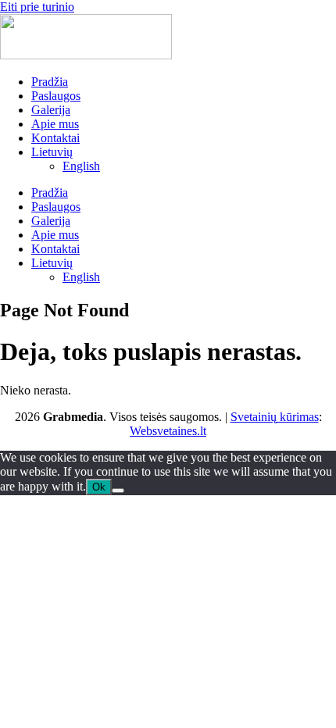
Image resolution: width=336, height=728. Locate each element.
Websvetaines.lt (168, 430)
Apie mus (55, 123)
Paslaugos (55, 95)
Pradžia (49, 81)
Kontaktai (55, 138)
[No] (118, 490)
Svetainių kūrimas (275, 416)
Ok (98, 487)
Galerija (50, 109)
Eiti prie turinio (37, 6)
